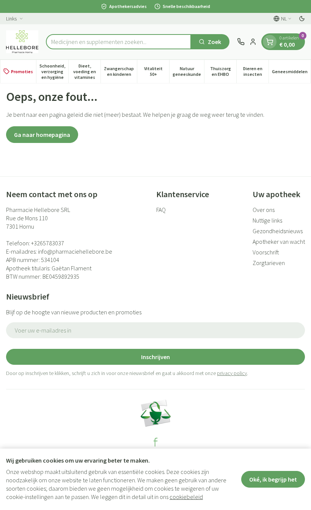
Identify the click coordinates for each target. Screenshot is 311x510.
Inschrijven (155, 357)
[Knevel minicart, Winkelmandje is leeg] (269, 42)
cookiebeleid (186, 497)
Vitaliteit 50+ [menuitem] (156, 71)
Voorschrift (266, 252)
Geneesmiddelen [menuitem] (291, 73)
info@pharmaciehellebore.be (75, 251)
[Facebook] (155, 442)
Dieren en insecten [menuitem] (256, 71)
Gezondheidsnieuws (278, 231)
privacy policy (232, 373)
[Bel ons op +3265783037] (241, 42)
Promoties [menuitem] (22, 71)
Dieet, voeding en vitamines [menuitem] (87, 71)
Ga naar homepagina (42, 134)
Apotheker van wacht (279, 241)
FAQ (161, 209)
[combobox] (118, 41)
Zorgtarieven (269, 263)
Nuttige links (267, 220)
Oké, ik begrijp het (273, 479)
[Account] (253, 42)
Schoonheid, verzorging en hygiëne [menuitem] (53, 71)
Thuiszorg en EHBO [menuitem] (223, 71)
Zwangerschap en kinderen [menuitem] (120, 71)
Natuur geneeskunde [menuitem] (188, 71)
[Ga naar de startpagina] (22, 41)
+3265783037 (47, 243)
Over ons (264, 209)
